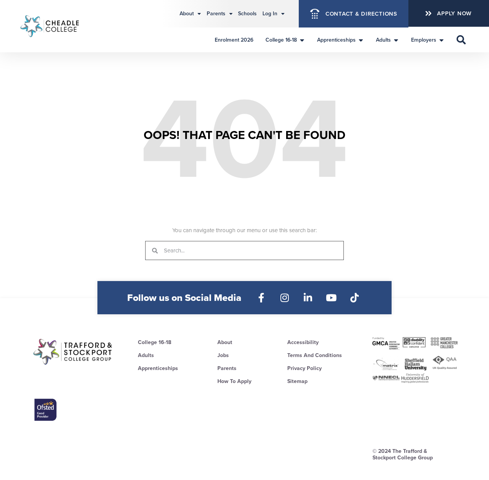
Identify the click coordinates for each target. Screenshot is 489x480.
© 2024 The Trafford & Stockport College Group (402, 454)
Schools (247, 14)
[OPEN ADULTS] (396, 40)
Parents (216, 14)
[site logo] (73, 351)
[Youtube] (331, 297)
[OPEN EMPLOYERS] (441, 40)
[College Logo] (58, 26)
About (187, 14)
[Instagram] (285, 297)
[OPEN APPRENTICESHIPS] (361, 40)
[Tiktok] (354, 297)
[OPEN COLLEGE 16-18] (302, 40)
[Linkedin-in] (308, 297)
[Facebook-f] (261, 297)
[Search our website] (461, 39)
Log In (269, 14)
